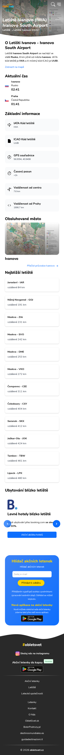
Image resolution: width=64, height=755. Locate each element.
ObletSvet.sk (32, 720)
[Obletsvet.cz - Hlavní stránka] (8, 4)
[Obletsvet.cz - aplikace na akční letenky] (32, 618)
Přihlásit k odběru (31, 583)
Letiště (32, 687)
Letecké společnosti (32, 693)
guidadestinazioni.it (32, 739)
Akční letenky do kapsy (32, 662)
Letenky (32, 702)
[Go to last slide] (7, 523)
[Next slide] (56, 523)
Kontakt (32, 708)
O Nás (32, 714)
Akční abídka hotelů (32, 534)
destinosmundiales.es (32, 733)
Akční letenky (32, 681)
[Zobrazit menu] (59, 4)
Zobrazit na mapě (14, 67)
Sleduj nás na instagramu (34, 653)
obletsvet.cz (37, 750)
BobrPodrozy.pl (32, 727)
